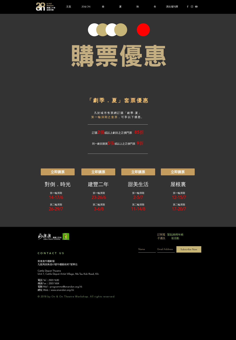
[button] (103, 6)
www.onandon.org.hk (62, 289)
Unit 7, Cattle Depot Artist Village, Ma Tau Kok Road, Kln (68, 273)
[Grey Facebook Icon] (187, 6)
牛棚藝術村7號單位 (67, 264)
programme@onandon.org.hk (66, 286)
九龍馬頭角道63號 (47, 264)
